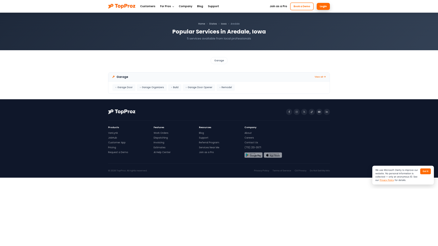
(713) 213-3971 (252, 147)
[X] (304, 112)
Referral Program (209, 142)
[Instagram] (297, 112)
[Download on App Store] (273, 155)
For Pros (166, 6)
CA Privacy (300, 170)
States (213, 23)
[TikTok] (312, 112)
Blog (200, 6)
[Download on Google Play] (253, 155)
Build (175, 87)
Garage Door (125, 87)
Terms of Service (282, 170)
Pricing (112, 147)
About (248, 132)
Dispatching (161, 137)
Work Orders (161, 132)
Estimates (159, 147)
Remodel (227, 87)
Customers (147, 6)
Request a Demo (118, 152)
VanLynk (113, 132)
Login (323, 6)
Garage (219, 60)
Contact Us (251, 142)
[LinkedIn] (327, 112)
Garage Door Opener (200, 87)
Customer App (117, 142)
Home (201, 23)
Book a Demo (302, 6)
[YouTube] (319, 112)
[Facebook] (289, 112)
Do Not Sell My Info (320, 170)
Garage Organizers (153, 87)
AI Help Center (162, 152)
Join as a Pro (278, 6)
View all (319, 76)
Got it (425, 171)
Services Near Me (209, 147)
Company (185, 6)
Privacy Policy (261, 170)
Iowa (224, 23)
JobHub (112, 137)
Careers (249, 137)
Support (213, 6)
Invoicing (159, 142)
